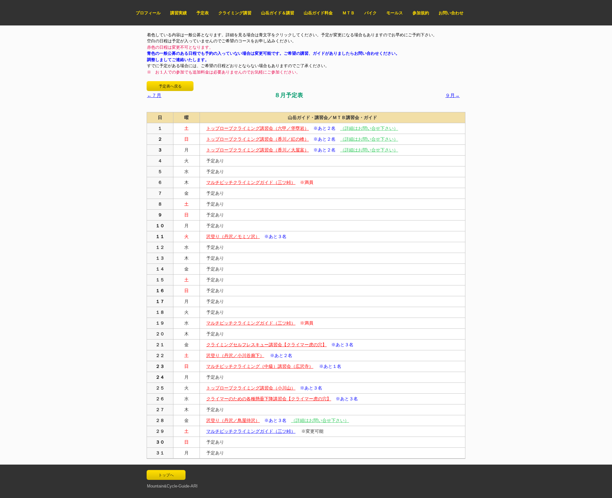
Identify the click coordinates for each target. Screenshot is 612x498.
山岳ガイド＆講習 (277, 13)
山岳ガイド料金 (318, 13)
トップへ (166, 475)
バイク (370, 13)
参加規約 (420, 13)
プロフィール (148, 13)
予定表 (202, 13)
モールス (394, 13)
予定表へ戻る (170, 86)
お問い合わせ (451, 13)
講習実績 (178, 13)
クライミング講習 (234, 13)
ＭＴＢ (348, 13)
